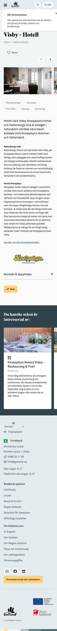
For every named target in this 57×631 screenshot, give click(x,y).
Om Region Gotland (15, 543)
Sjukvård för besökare (17, 513)
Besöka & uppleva (14, 484)
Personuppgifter (13, 560)
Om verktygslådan (14, 555)
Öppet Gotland (12, 507)
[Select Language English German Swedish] (14, 425)
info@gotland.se (17, 462)
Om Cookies (11, 537)
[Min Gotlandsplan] (38, 4)
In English (9, 532)
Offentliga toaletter (15, 518)
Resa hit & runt (12, 501)
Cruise (7, 495)
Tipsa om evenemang (16, 549)
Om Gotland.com (13, 526)
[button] (41, 59)
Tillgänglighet (15, 432)
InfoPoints (10, 490)
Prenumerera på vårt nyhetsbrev (23, 579)
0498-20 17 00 (16, 457)
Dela (12, 289)
